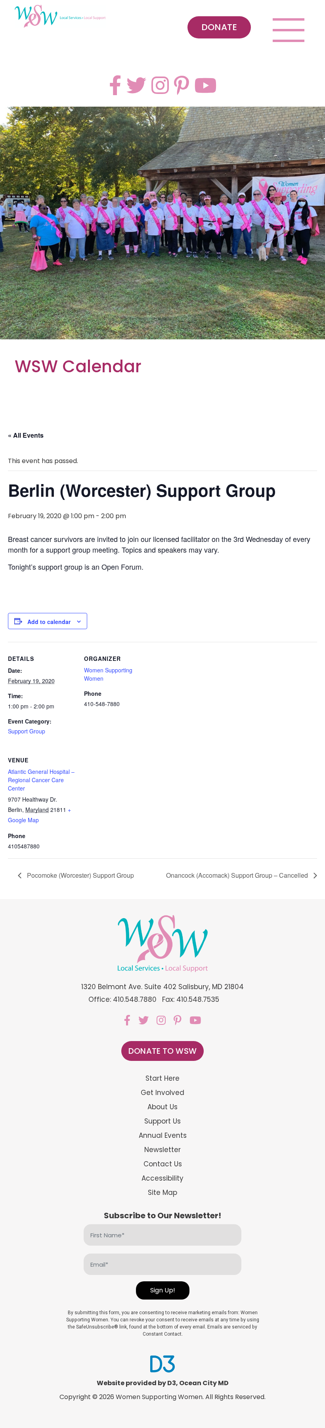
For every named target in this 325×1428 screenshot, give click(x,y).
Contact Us (162, 1164)
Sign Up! (162, 1290)
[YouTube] (205, 85)
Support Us (162, 1121)
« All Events (26, 435)
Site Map (162, 1192)
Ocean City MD (204, 1383)
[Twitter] (136, 85)
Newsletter (162, 1149)
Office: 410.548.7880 (122, 999)
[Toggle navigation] (288, 30)
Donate (219, 27)
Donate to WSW (162, 1051)
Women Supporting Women (159, 1396)
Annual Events (163, 1135)
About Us (162, 1107)
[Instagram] (160, 85)
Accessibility (162, 1178)
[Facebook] (115, 85)
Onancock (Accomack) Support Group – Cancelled (238, 875)
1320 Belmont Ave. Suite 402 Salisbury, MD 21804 (162, 987)
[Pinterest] (181, 85)
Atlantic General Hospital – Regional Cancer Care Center (41, 780)
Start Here (162, 1078)
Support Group (26, 731)
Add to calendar (49, 622)
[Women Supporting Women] (60, 16)
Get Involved (162, 1092)
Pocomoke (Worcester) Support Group (79, 875)
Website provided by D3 (136, 1383)
